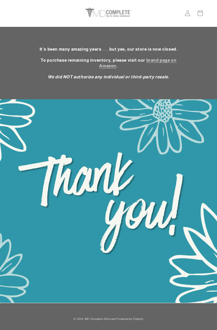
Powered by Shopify (130, 318)
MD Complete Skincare (100, 318)
